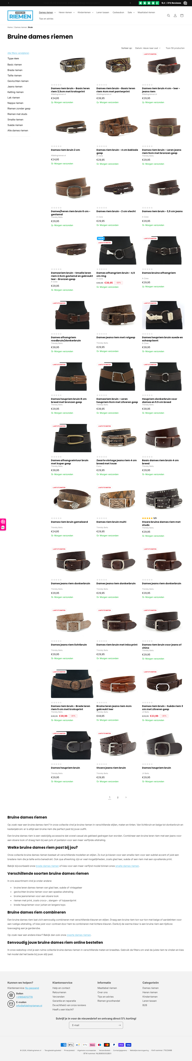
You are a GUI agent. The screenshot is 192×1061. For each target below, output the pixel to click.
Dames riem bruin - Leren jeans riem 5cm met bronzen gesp (161, 151)
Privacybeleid (69, 1050)
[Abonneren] (119, 1025)
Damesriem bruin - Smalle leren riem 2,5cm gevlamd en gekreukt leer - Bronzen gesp (72, 276)
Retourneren (59, 992)
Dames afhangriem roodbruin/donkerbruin (66, 339)
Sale (130, 12)
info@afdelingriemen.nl (29, 1005)
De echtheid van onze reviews (69, 1005)
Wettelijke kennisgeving (139, 1050)
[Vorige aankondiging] (8, 3)
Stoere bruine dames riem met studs (161, 523)
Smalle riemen (15, 119)
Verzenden (58, 996)
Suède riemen (15, 125)
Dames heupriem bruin (65, 768)
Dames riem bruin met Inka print (117, 644)
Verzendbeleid (104, 1050)
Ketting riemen (16, 92)
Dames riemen (46, 12)
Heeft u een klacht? (63, 1009)
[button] (47, 12)
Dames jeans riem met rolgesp (115, 337)
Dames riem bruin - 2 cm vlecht (116, 211)
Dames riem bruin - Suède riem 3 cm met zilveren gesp (162, 708)
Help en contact (61, 988)
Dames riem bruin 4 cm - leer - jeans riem (161, 90)
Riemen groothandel (109, 1000)
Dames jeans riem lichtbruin (69, 644)
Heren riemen (65, 12)
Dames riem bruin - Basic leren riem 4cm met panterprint (115, 90)
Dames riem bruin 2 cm (65, 150)
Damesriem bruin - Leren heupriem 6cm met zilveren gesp (117, 401)
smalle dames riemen (127, 865)
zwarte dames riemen (79, 934)
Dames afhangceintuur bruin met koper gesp (69, 462)
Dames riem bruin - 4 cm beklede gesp (117, 151)
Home (10, 27)
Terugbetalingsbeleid (53, 1050)
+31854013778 (24, 996)
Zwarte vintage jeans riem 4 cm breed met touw (116, 462)
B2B (144, 1005)
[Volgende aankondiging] (130, 3)
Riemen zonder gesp (19, 108)
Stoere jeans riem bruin (111, 768)
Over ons (103, 992)
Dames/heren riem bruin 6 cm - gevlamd (70, 213)
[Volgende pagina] (126, 797)
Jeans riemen (15, 86)
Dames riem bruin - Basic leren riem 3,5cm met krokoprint (70, 90)
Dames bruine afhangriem (159, 273)
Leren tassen (149, 1000)
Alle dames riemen (18, 130)
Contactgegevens (120, 1050)
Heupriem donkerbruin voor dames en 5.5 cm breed (159, 401)
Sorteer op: (126, 48)
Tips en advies (106, 996)
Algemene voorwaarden (86, 1050)
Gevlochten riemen (18, 80)
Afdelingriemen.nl (34, 1050)
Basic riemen (15, 64)
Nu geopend (32, 987)
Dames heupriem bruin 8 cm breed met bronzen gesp (69, 401)
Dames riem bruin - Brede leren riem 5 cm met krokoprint (70, 708)
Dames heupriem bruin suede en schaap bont (162, 339)
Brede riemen (15, 70)
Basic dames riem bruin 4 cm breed (160, 462)
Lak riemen (14, 97)
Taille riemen (15, 75)
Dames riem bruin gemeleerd (69, 522)
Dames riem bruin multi (111, 522)
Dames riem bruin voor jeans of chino (162, 646)
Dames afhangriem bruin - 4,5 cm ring (115, 274)
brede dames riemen (47, 865)
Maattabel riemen (107, 988)
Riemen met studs (17, 113)
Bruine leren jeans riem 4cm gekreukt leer (114, 708)
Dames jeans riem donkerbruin (70, 583)
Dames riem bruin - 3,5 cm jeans (162, 211)
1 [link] (109, 797)
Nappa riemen (15, 102)
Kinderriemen (84, 12)
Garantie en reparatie (64, 1000)
